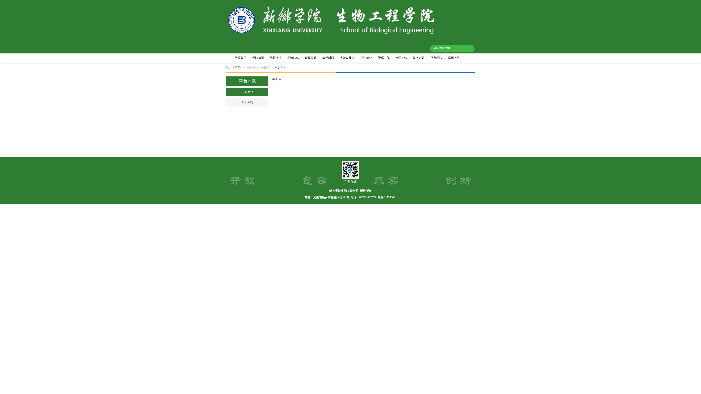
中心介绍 (280, 67)
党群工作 (384, 57)
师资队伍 (293, 57)
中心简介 (266, 67)
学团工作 (401, 57)
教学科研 (328, 57)
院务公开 (419, 57)
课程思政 (311, 57)
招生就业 (366, 57)
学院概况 (275, 57)
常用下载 (454, 57)
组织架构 (247, 102)
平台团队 (436, 57)
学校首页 (240, 57)
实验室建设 (347, 57)
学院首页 (258, 57)
